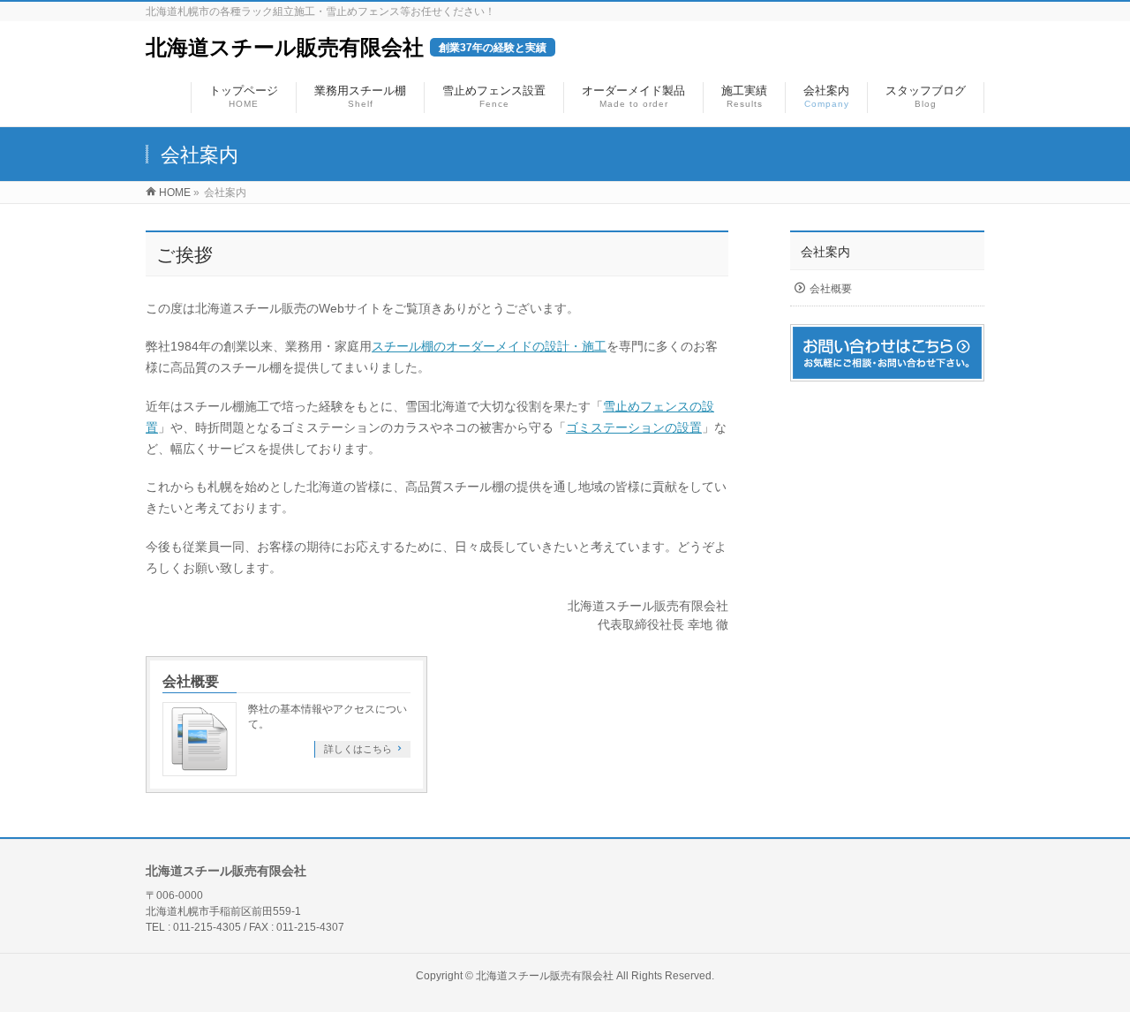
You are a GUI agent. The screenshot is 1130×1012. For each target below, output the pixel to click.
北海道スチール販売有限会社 (346, 47)
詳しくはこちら (358, 749)
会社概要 (190, 681)
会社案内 (825, 252)
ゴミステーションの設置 (634, 427)
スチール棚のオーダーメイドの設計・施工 (489, 346)
